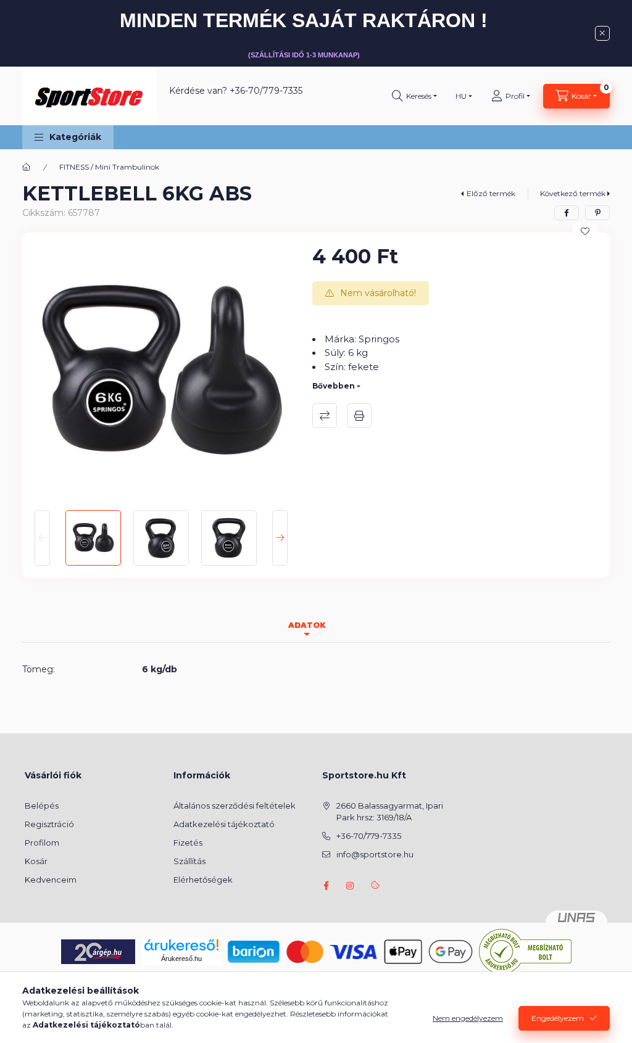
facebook (326, 885)
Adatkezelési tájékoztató (224, 824)
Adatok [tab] (306, 625)
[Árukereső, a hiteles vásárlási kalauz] (525, 950)
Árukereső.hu (181, 958)
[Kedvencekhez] (585, 231)
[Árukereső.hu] (181, 944)
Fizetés (187, 842)
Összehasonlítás (324, 415)
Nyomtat (359, 415)
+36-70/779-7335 (266, 90)
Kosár (36, 861)
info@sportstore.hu (375, 854)
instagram (350, 885)
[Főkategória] (26, 167)
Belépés (42, 805)
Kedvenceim (51, 879)
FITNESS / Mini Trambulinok (109, 166)
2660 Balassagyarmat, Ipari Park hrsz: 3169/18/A (389, 812)
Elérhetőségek (203, 879)
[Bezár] (602, 33)
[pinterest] (597, 212)
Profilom (42, 842)
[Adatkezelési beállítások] (375, 885)
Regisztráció (49, 824)
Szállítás (189, 861)
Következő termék (572, 193)
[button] (68, 137)
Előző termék (491, 193)
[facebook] (566, 212)
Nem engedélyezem (468, 1018)
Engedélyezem (557, 1018)
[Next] (280, 538)
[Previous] (42, 538)
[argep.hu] (98, 950)
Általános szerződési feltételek (234, 805)
